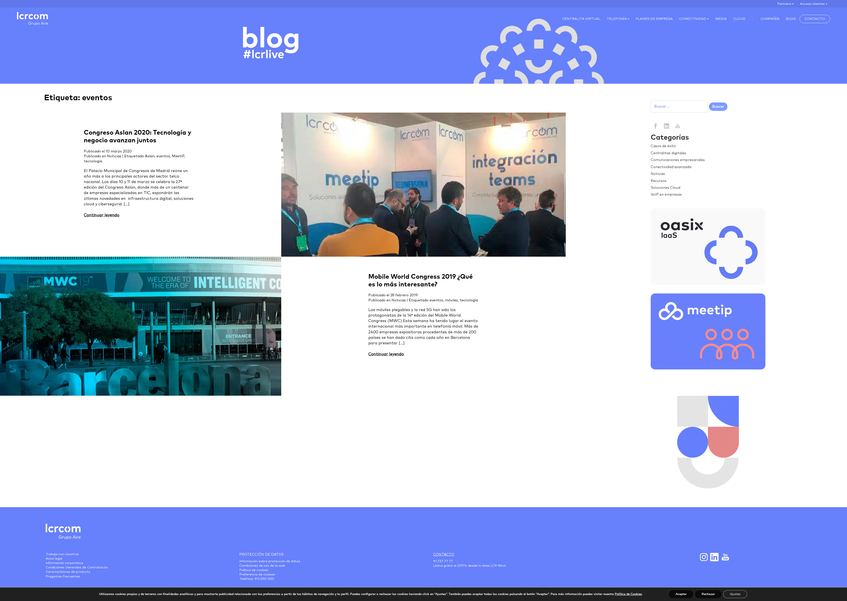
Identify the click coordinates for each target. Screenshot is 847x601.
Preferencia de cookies (257, 574)
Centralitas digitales (668, 153)
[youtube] (677, 126)
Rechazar (708, 594)
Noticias (114, 156)
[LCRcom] (32, 18)
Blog (791, 18)
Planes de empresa (654, 18)
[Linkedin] (666, 126)
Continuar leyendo (101, 215)
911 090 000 (264, 579)
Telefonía (617, 18)
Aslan (150, 156)
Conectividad (692, 18)
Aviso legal (54, 558)
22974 (462, 565)
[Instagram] (703, 557)
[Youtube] (725, 557)
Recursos (658, 181)
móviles (451, 300)
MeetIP (178, 156)
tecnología (93, 161)
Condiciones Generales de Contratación (77, 567)
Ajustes (735, 594)
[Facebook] (656, 126)
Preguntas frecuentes (63, 576)
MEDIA (721, 18)
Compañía (770, 18)
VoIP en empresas (666, 194)
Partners (784, 4)
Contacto (815, 18)
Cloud (739, 18)
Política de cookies (253, 570)
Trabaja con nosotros (62, 554)
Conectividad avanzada (671, 167)
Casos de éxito (663, 146)
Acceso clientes (812, 4)
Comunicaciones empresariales (678, 160)
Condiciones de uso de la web (262, 565)
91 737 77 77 (443, 561)
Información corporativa (64, 563)
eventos (163, 156)
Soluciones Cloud (665, 187)
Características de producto (68, 571)
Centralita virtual (581, 18)
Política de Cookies (628, 594)
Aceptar (681, 594)
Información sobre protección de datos (269, 561)
